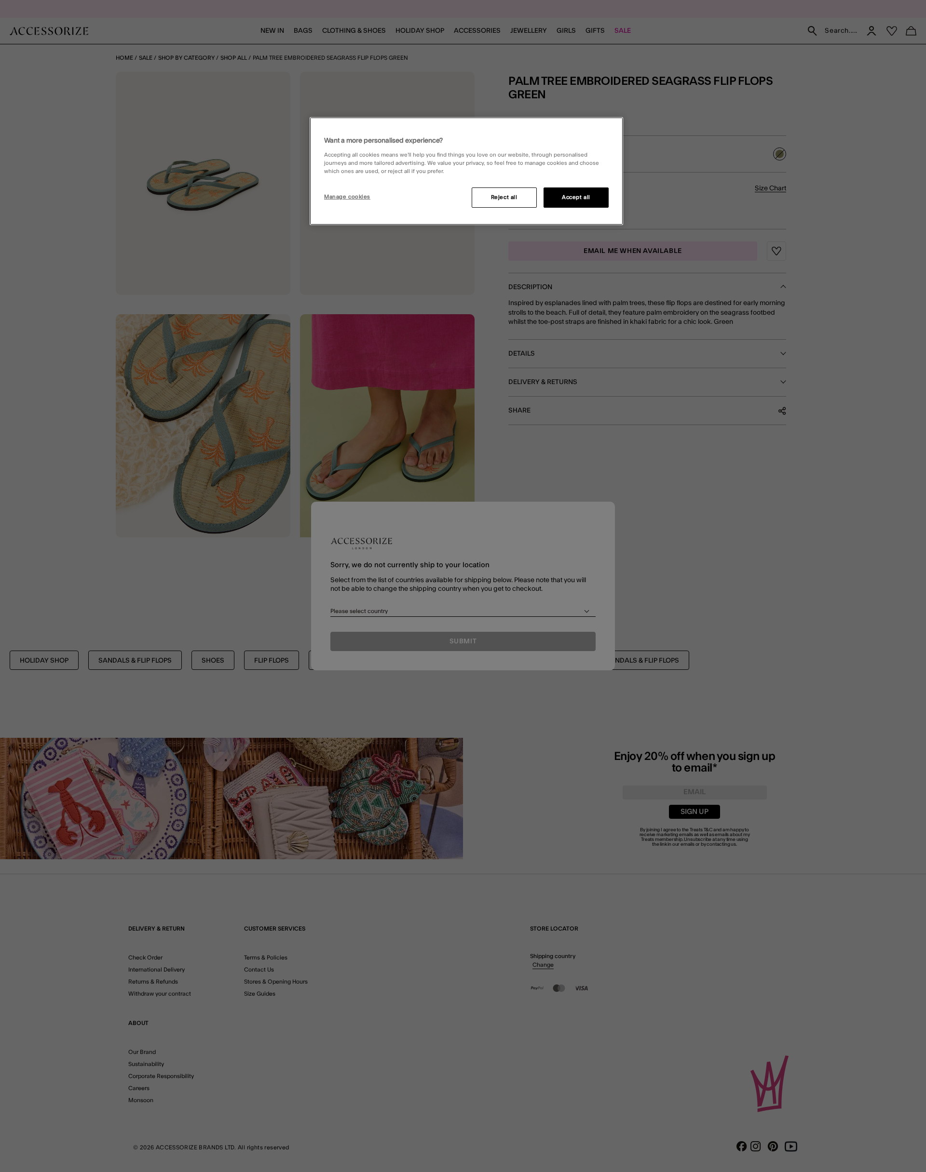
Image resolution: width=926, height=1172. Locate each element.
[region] (466, 171)
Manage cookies (347, 197)
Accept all (576, 197)
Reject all (504, 197)
